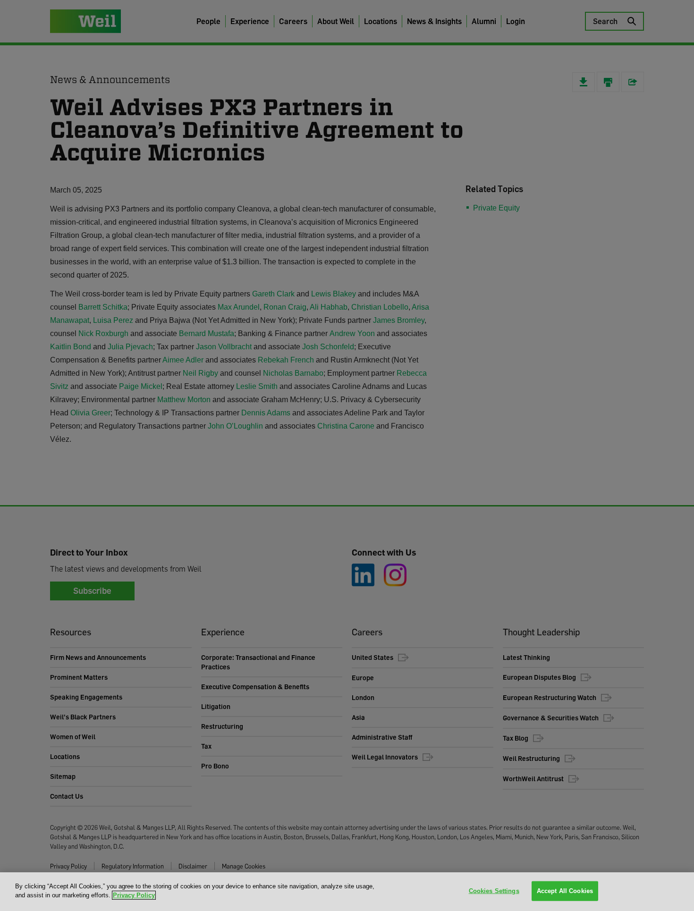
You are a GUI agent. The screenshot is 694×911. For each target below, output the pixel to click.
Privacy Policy (134, 895)
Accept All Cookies (565, 890)
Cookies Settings (494, 890)
